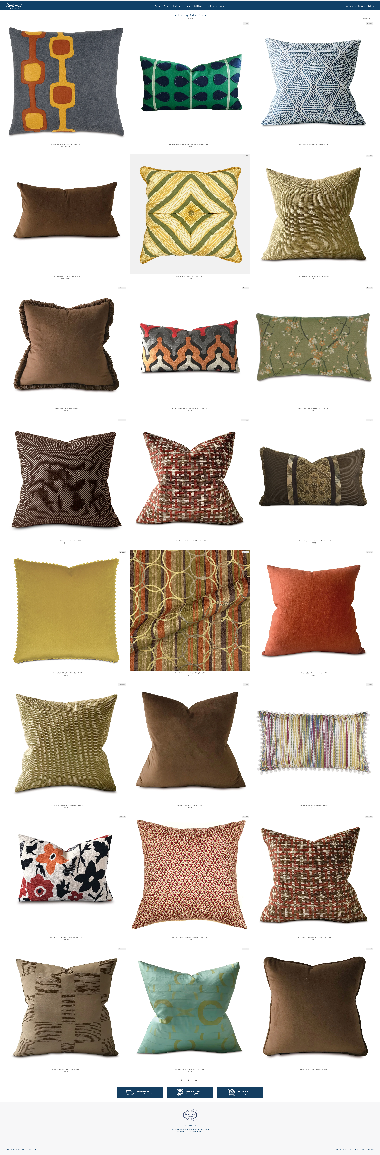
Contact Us (356, 1149)
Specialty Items (211, 6)
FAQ (350, 1149)
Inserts (187, 6)
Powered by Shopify (33, 1149)
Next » (197, 1080)
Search (345, 1149)
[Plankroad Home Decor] (14, 6)
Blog (372, 1149)
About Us (338, 1149)
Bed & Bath (198, 6)
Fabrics (157, 6)
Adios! (222, 6)
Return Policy (366, 1149)
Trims (166, 6)
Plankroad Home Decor (19, 1149)
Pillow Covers (176, 6)
